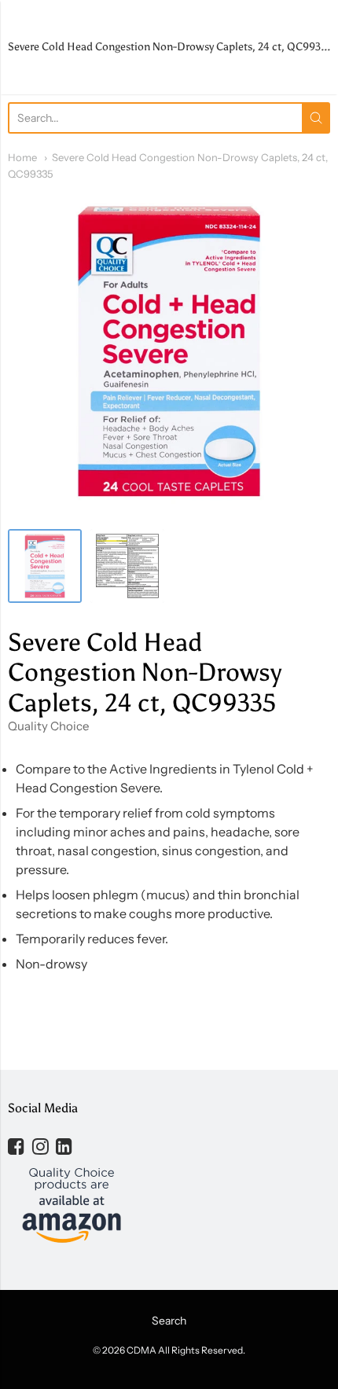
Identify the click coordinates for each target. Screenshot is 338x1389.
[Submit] (316, 118)
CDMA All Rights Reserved (185, 1350)
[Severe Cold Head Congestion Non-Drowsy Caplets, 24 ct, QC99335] (45, 566)
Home (22, 157)
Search (169, 1321)
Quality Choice (48, 725)
